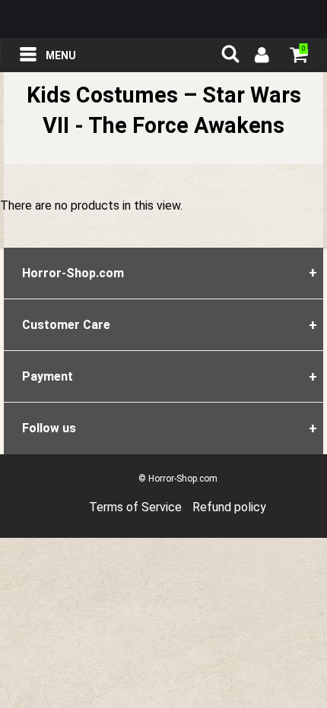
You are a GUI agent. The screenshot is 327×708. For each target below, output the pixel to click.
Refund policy (229, 507)
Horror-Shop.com (163, 19)
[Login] (261, 57)
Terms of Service (135, 507)
